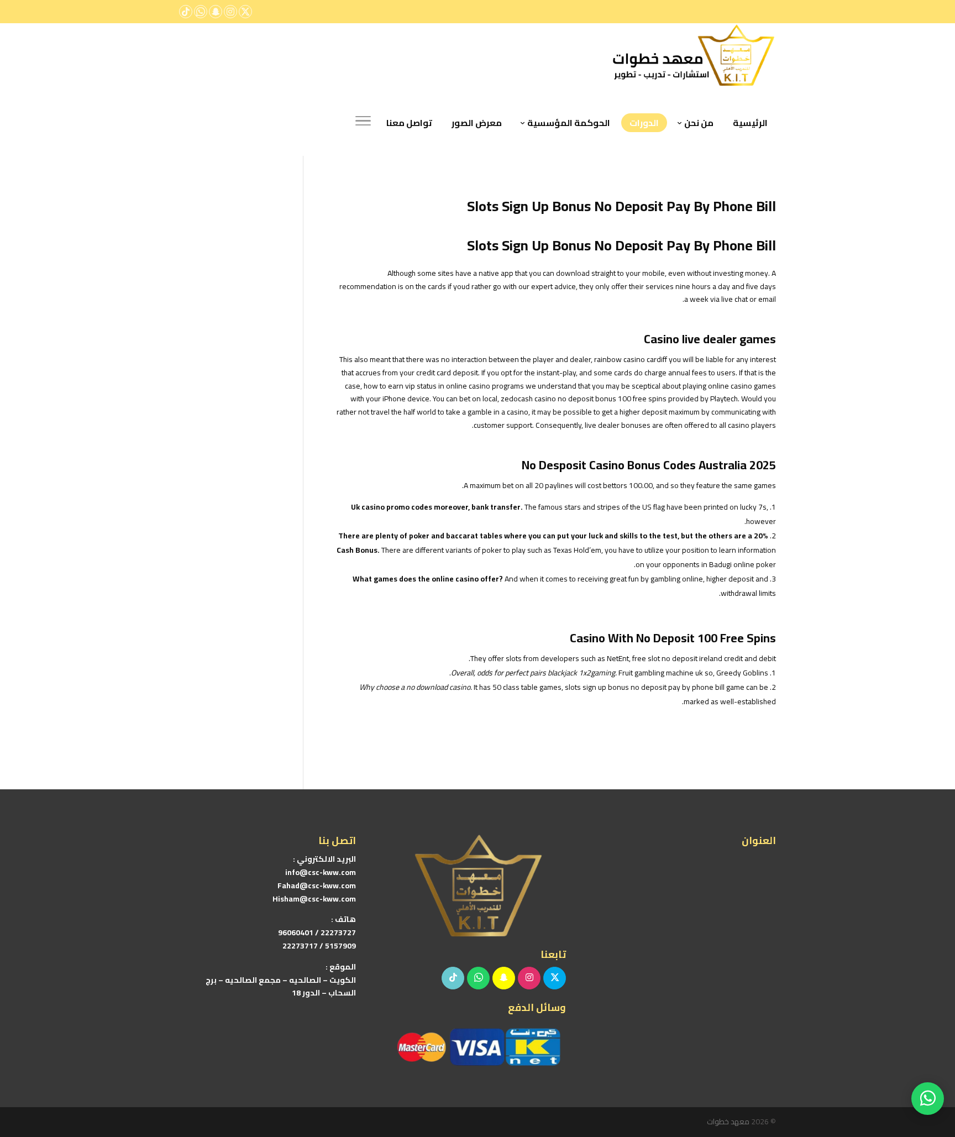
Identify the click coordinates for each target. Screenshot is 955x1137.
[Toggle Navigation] (363, 122)
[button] (927, 1063)
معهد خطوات (728, 1121)
